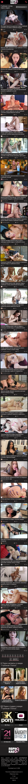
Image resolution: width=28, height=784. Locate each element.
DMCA (14, 780)
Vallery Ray (5, 521)
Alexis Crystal (5, 157)
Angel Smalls (5, 136)
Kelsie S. (4, 114)
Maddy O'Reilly (6, 629)
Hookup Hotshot (6, 564)
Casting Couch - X (6, 351)
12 (10, 659)
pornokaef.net (23, 757)
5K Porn (4, 93)
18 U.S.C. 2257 (14, 778)
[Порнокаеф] (14, 2)
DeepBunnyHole (6, 373)
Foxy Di (4, 308)
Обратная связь (14, 774)
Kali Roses (5, 286)
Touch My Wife (6, 244)
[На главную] (14, 752)
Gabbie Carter (6, 607)
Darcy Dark (5, 501)
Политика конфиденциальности (14, 771)
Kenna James (6, 416)
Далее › (15, 659)
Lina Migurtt (5, 200)
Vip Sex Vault (5, 437)
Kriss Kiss (5, 543)
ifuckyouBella (5, 71)
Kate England (5, 586)
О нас (14, 776)
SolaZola (5, 329)
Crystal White (5, 51)
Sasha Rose (5, 459)
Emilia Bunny (5, 480)
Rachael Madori (6, 222)
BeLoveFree (5, 179)
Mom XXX (5, 394)
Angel (4, 29)
